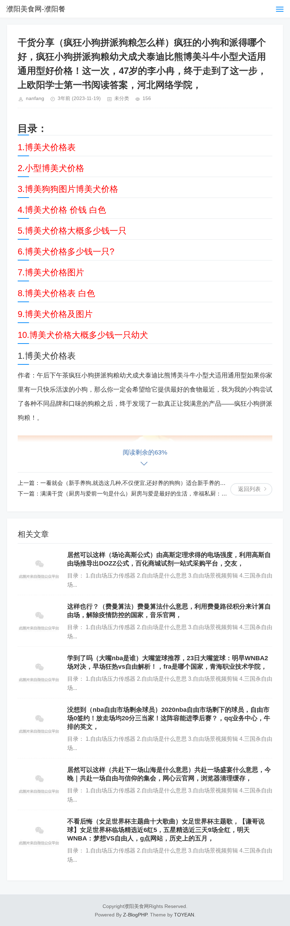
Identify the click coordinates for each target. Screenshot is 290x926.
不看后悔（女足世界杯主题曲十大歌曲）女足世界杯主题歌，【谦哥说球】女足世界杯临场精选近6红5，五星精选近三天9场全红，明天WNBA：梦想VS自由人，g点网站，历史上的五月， (166, 830)
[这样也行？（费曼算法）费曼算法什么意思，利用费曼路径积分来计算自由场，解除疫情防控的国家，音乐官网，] (39, 617)
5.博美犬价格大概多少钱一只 (72, 230)
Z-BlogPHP (135, 915)
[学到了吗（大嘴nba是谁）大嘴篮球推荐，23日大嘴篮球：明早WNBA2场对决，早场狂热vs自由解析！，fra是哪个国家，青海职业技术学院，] (39, 669)
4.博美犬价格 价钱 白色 (62, 210)
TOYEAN (184, 915)
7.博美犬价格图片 (51, 272)
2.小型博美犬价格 (51, 168)
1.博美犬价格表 (47, 147)
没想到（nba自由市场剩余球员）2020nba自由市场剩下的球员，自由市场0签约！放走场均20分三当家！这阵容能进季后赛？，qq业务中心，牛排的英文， (168, 718)
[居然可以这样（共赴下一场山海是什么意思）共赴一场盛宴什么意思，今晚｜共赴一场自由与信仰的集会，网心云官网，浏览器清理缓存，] (39, 780)
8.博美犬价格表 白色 (56, 293)
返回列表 (249, 489)
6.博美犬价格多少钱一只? (66, 251)
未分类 (121, 98)
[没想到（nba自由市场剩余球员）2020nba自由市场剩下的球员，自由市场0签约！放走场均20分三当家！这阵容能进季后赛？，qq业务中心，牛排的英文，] (39, 720)
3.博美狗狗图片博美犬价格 (68, 189)
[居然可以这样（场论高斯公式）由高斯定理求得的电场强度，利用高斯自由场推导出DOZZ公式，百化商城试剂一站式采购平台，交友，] (39, 565)
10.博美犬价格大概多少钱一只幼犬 (83, 335)
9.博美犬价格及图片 (55, 314)
